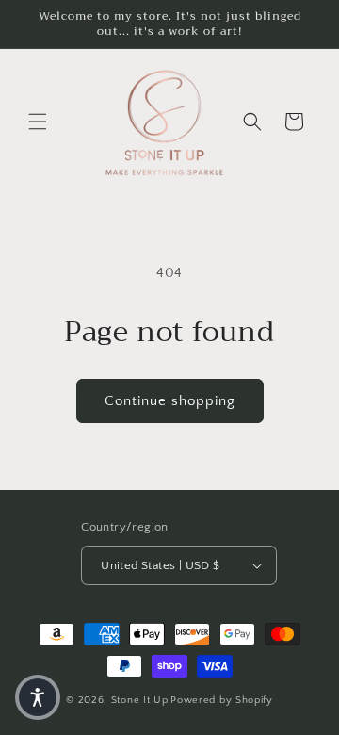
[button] (37, 121)
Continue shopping (170, 401)
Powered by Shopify (221, 700)
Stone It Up (140, 700)
